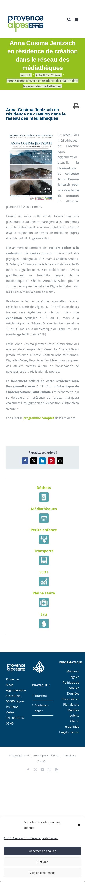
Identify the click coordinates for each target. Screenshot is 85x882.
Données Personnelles (70, 696)
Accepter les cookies (42, 851)
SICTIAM (54, 755)
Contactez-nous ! (42, 708)
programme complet (38, 418)
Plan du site (71, 704)
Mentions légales (72, 674)
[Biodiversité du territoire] (38, 666)
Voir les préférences (42, 872)
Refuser (42, 861)
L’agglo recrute (69, 732)
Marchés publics (73, 712)
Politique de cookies (71, 685)
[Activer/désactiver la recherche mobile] (69, 19)
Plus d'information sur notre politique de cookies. (31, 838)
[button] (79, 825)
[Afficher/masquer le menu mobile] (77, 19)
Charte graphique (72, 723)
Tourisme (41, 696)
